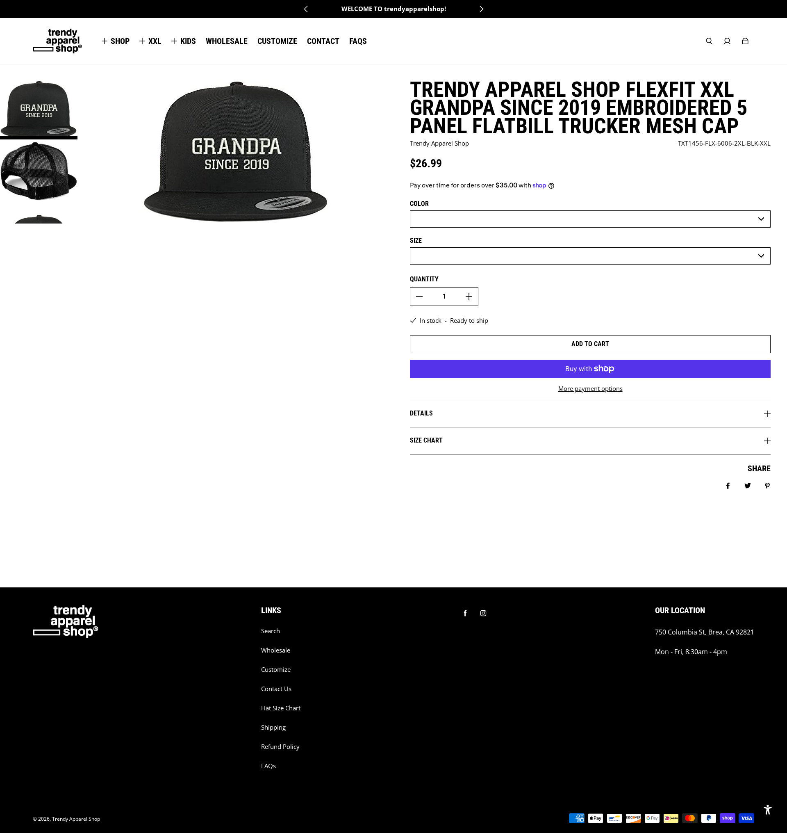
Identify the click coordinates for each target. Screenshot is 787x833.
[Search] (709, 41)
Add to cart (590, 344)
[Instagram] (483, 613)
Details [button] (421, 413)
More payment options (590, 388)
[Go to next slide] (481, 9)
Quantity (424, 279)
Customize (276, 669)
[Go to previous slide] (306, 9)
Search (270, 631)
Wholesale (275, 650)
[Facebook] (465, 613)
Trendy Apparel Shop (76, 818)
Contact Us (276, 689)
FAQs (268, 766)
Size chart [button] (426, 440)
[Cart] (745, 41)
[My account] (727, 41)
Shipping (273, 727)
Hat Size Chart (280, 708)
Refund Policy (280, 746)
